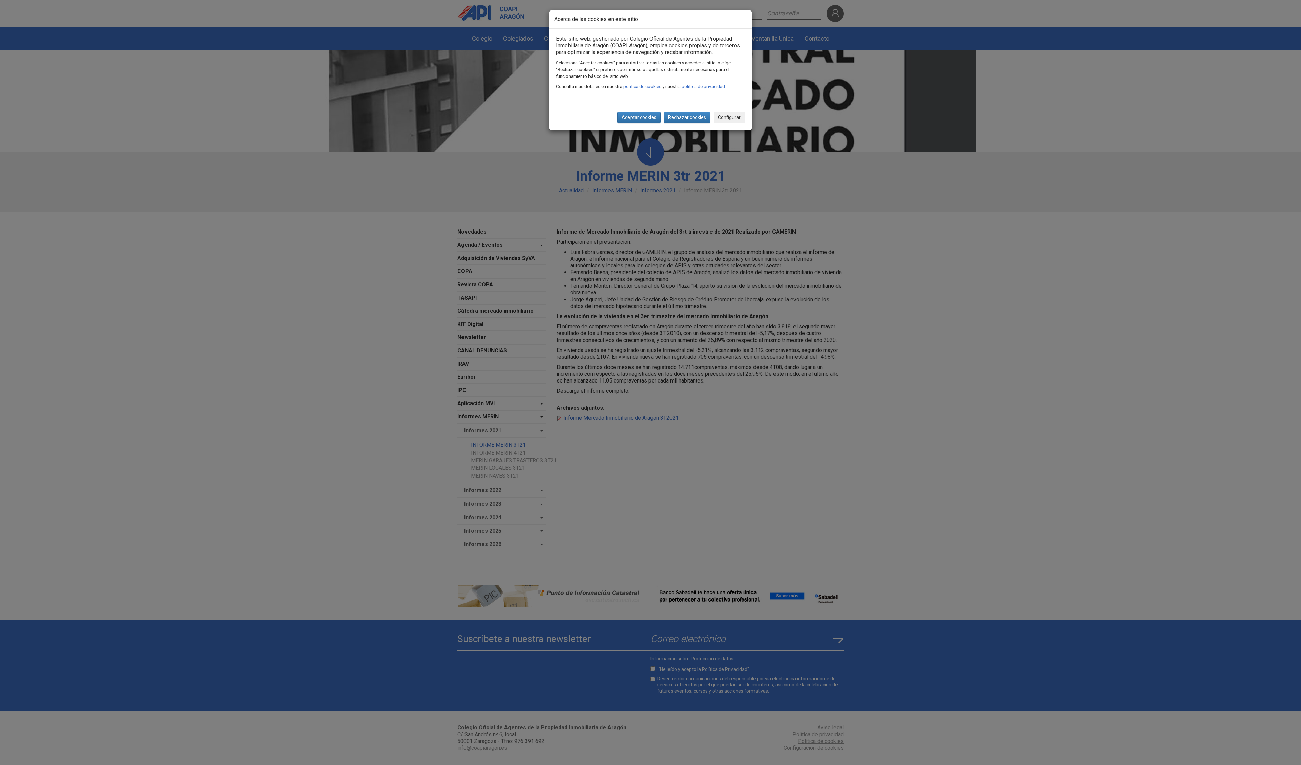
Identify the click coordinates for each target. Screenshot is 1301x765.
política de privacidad (703, 86)
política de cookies (642, 86)
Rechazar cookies (687, 117)
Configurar (729, 117)
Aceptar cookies (639, 117)
